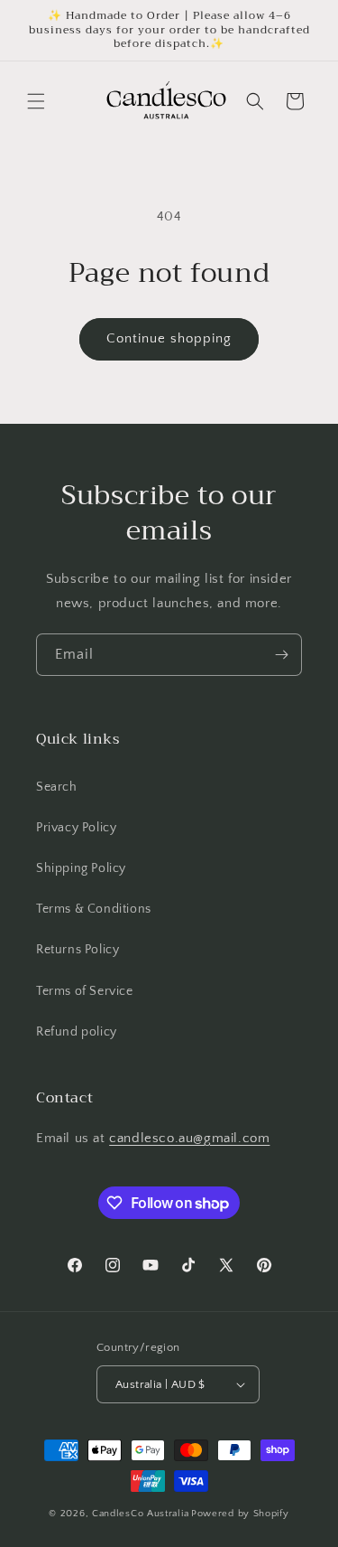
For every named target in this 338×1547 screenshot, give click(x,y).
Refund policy (76, 1032)
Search (57, 787)
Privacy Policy (76, 827)
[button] (36, 101)
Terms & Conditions (93, 909)
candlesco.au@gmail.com (189, 1138)
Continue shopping (169, 338)
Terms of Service (84, 991)
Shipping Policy (81, 868)
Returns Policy (77, 949)
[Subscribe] (281, 654)
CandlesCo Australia (140, 1513)
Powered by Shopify (240, 1513)
